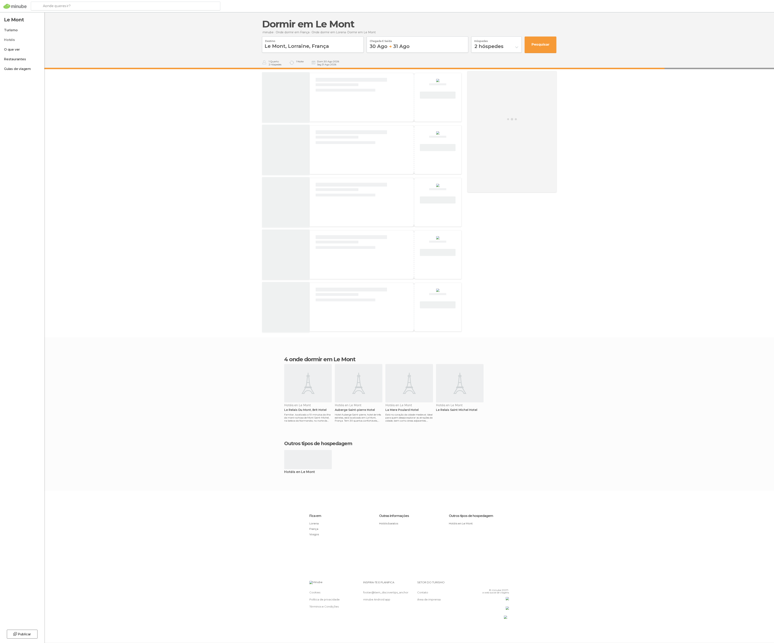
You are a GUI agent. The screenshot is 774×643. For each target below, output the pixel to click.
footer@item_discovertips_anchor (385, 592)
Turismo (11, 30)
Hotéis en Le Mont (299, 472)
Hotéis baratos (388, 523)
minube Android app (376, 599)
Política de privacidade (324, 599)
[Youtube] (506, 584)
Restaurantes (15, 59)
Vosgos (314, 534)
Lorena (314, 523)
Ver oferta (438, 95)
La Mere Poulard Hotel (402, 410)
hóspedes (491, 46)
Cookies (314, 592)
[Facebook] (486, 584)
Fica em (315, 516)
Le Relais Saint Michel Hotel (456, 410)
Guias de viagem (17, 69)
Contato (422, 592)
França (313, 528)
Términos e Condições (324, 606)
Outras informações (394, 516)
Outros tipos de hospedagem (471, 516)
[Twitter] (493, 584)
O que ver (12, 49)
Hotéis (9, 40)
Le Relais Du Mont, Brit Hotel (305, 410)
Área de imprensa (429, 599)
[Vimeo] (499, 584)
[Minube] (15, 6)
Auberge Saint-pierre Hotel (355, 410)
